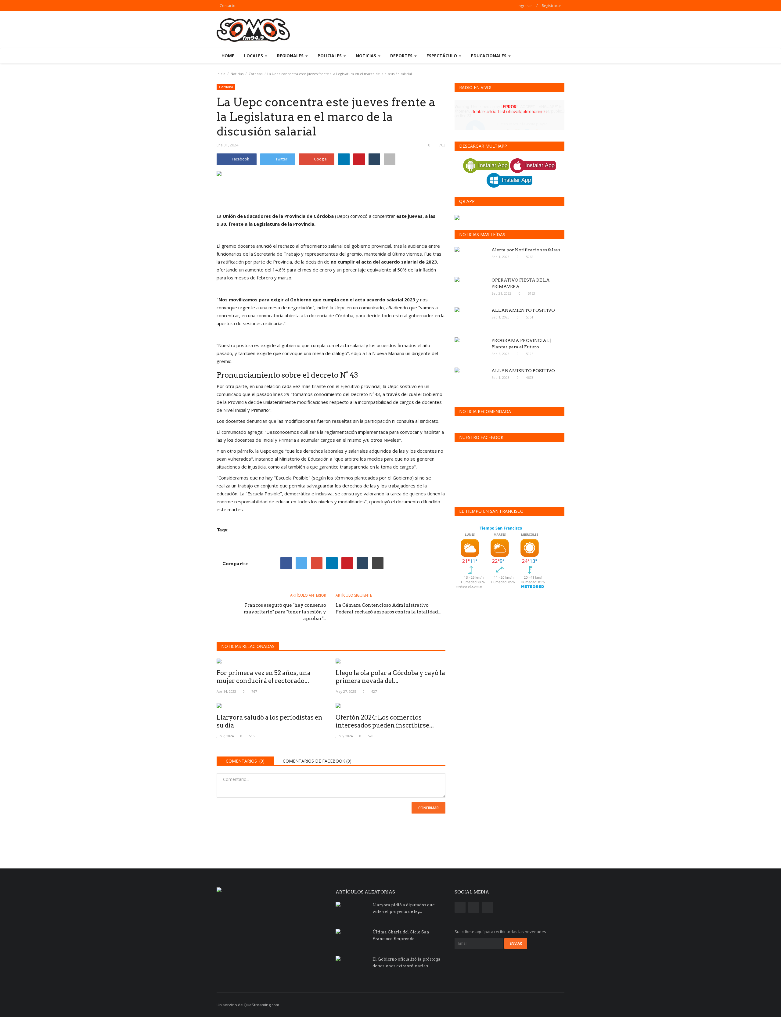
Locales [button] (254, 56)
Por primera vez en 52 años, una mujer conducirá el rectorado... (264, 677)
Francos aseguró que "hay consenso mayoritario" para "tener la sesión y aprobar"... (285, 611)
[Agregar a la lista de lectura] (389, 159)
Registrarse (551, 5)
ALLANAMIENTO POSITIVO (523, 310)
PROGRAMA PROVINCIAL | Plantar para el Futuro (521, 343)
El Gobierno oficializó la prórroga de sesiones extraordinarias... (407, 962)
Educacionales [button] (489, 56)
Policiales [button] (330, 56)
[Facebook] (286, 563)
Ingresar (525, 5)
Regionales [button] (291, 56)
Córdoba (256, 73)
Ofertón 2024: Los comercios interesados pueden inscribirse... (385, 721)
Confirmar (428, 807)
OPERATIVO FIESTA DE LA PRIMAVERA (520, 283)
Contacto (228, 5)
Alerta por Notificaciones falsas (525, 249)
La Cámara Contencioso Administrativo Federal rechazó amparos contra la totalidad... (388, 608)
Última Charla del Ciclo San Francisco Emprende (401, 935)
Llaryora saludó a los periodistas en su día (269, 721)
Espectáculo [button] (442, 56)
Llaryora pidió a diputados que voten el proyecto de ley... (403, 908)
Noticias (237, 73)
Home (227, 56)
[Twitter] (301, 563)
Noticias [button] (366, 56)
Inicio (221, 73)
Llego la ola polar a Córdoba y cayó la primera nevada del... (390, 677)
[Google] (316, 563)
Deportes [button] (402, 56)
